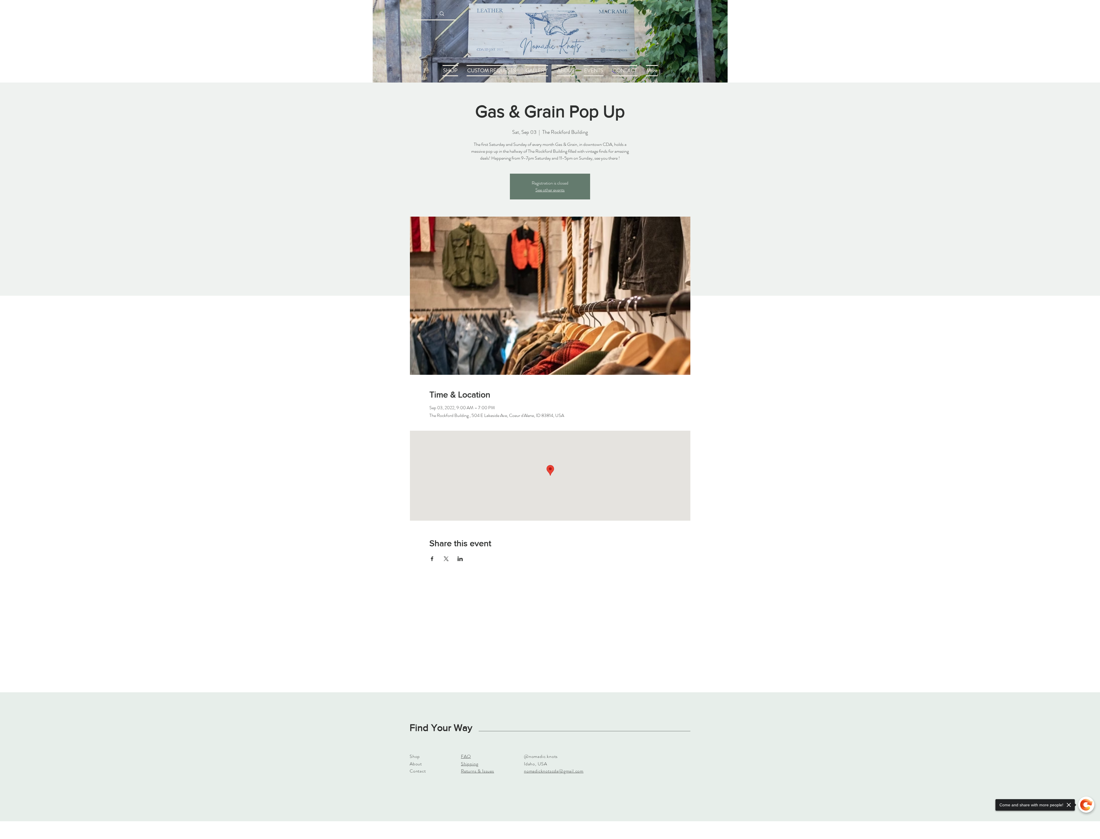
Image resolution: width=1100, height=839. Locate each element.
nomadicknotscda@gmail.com (554, 771)
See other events (550, 190)
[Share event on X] (446, 558)
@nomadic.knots (541, 756)
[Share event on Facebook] (432, 558)
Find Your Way (441, 727)
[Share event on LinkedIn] (460, 558)
